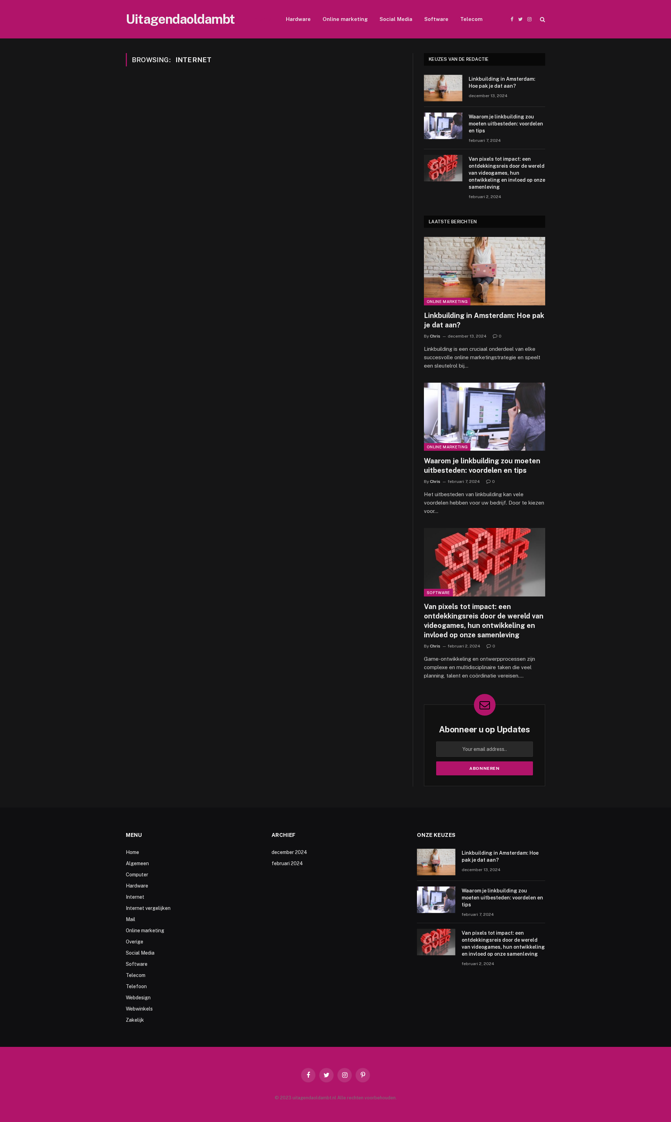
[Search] (542, 19)
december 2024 (289, 852)
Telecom (471, 19)
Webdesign (138, 997)
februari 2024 (287, 863)
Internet (263, 19)
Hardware (298, 19)
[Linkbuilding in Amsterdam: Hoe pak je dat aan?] (443, 88)
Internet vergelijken (148, 908)
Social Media (396, 19)
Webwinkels (139, 1009)
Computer (137, 874)
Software (436, 19)
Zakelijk (135, 1020)
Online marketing (345, 19)
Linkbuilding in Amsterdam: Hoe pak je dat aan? (502, 82)
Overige (134, 941)
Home (132, 852)
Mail (130, 919)
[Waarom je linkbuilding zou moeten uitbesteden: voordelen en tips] (443, 126)
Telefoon (136, 986)
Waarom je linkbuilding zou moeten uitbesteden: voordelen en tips (506, 123)
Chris (435, 336)
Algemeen (137, 863)
